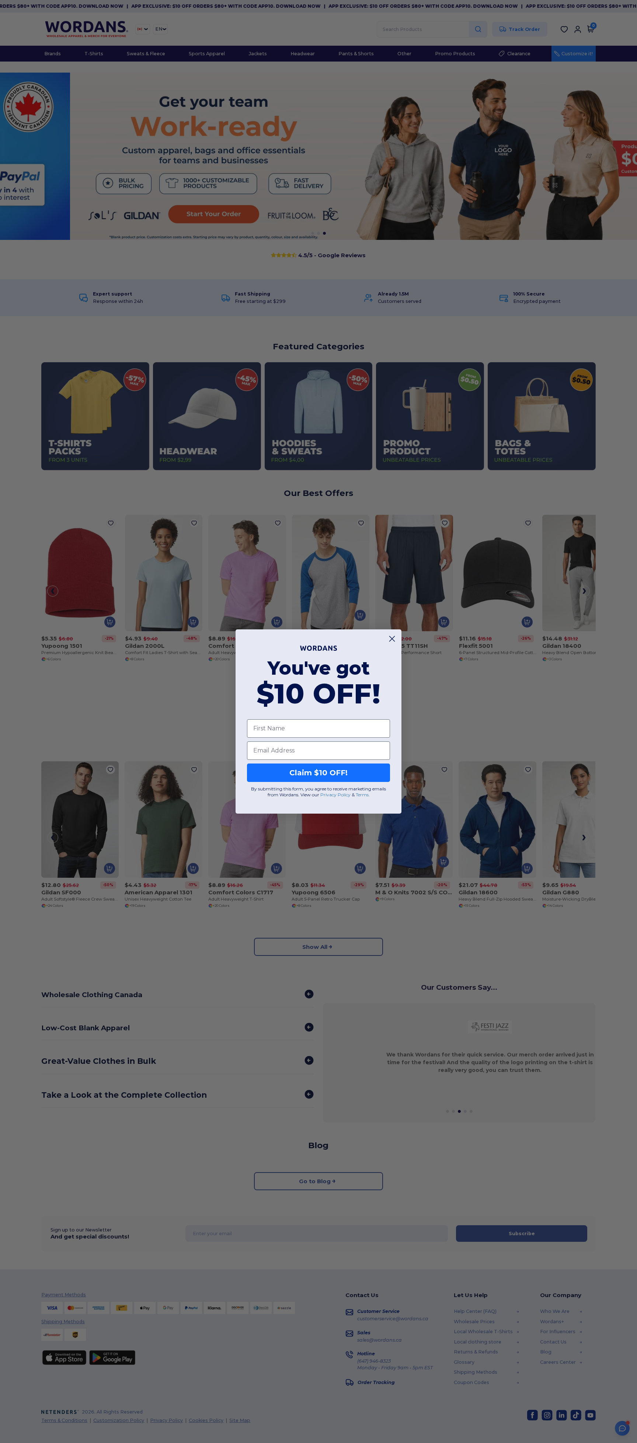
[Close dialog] (392, 638)
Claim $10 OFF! (318, 772)
